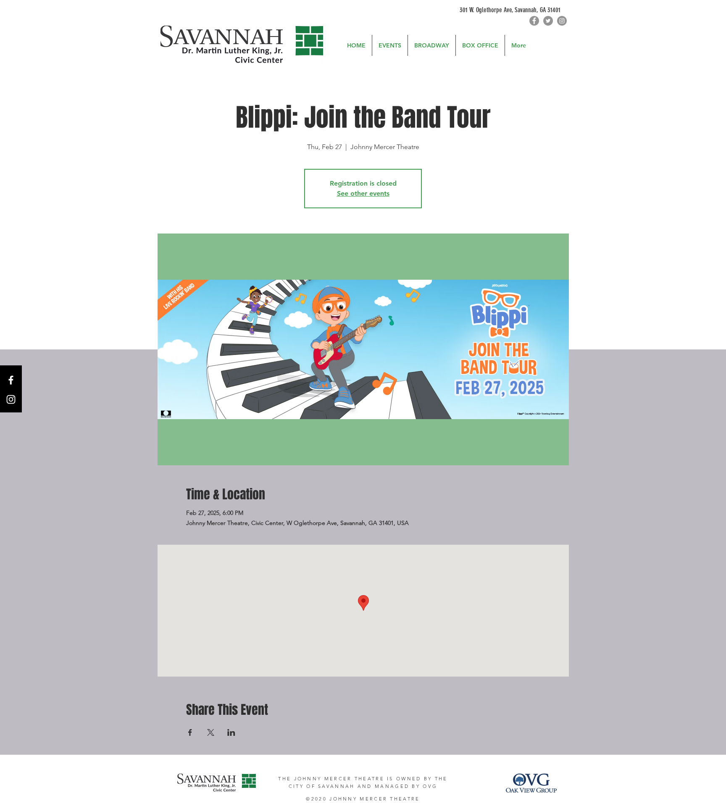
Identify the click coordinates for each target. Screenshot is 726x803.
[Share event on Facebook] (190, 732)
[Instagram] (562, 21)
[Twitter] (548, 21)
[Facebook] (534, 21)
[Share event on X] (211, 732)
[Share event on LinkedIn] (231, 732)
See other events (363, 193)
